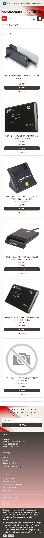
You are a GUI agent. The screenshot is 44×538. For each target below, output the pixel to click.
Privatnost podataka (10, 466)
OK (4, 535)
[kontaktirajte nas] (25, 81)
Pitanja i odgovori (9, 478)
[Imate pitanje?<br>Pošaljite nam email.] (35, 11)
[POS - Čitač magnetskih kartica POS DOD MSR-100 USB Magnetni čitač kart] (22, 57)
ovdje (12, 519)
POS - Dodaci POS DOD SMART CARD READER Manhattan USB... (22, 197)
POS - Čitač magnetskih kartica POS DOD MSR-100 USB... (22, 76)
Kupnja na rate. (8, 490)
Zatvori (11, 535)
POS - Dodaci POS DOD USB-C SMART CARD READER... (22, 379)
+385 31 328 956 (13, 444)
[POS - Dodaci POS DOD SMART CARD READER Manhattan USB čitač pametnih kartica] (22, 178)
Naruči (23, 87)
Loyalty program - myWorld (12, 484)
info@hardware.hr (12, 446)
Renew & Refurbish (9, 481)
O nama (5, 457)
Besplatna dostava (9, 487)
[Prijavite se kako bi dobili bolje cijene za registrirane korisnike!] (40, 11)
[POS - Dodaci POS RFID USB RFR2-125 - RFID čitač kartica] (22, 299)
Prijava (22, 425)
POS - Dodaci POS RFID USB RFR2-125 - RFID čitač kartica (22, 318)
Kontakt (5, 460)
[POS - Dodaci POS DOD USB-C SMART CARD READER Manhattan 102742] (22, 359)
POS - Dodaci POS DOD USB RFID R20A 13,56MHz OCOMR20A (22, 137)
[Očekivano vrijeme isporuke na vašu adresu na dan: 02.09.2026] (29, 202)
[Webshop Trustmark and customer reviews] (4, 3)
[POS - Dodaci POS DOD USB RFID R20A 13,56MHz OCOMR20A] (22, 117)
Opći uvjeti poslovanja (10, 463)
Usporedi (23, 92)
